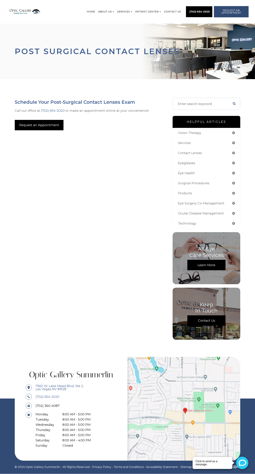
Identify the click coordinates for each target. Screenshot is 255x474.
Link (184, 408)
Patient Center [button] (147, 11)
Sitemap (186, 467)
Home (91, 11)
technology (187, 223)
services (184, 143)
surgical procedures (193, 183)
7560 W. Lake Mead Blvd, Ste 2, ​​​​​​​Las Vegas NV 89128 (60, 387)
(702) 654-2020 (53, 111)
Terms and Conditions (129, 467)
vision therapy (189, 133)
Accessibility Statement (162, 467)
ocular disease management (201, 213)
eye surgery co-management (201, 203)
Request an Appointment (39, 125)
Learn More (206, 265)
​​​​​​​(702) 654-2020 (47, 397)
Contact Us (172, 11)
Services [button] (123, 11)
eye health (186, 173)
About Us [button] (105, 11)
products (185, 193)
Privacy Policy (101, 467)
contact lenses (190, 153)
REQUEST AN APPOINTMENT (231, 11)
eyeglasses (186, 163)
